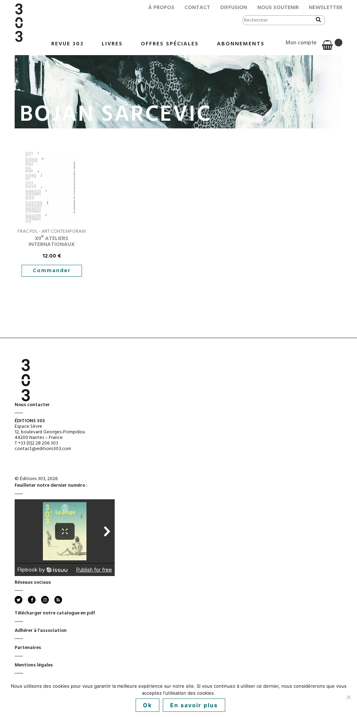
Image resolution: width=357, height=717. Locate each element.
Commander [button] (52, 270)
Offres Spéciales (170, 43)
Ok (147, 705)
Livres (112, 43)
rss (57, 600)
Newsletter (325, 7)
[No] (348, 697)
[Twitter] (18, 600)
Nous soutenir (278, 7)
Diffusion (233, 7)
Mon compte (301, 42)
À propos (161, 7)
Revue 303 (67, 43)
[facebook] (32, 600)
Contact (197, 7)
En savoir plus (194, 705)
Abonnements (241, 43)
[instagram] (45, 600)
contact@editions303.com (43, 449)
